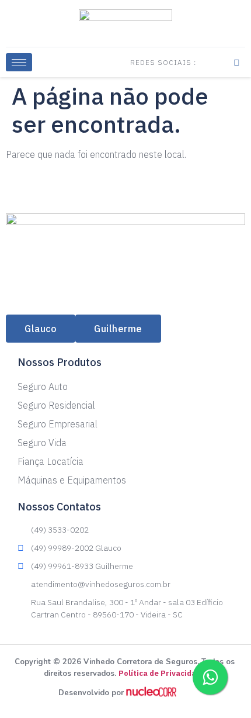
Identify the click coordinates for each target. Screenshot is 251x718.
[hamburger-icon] (19, 62)
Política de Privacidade (161, 673)
